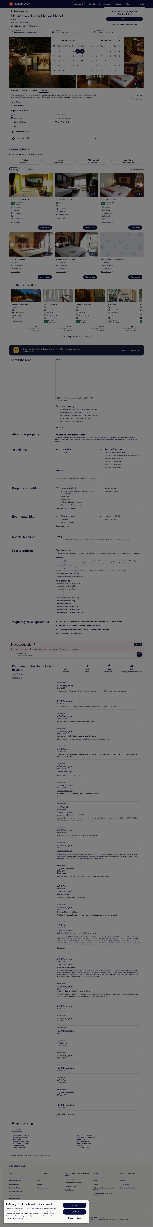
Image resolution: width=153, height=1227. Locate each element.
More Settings (74, 1218)
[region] (46, 1211)
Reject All (74, 1212)
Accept (74, 1205)
